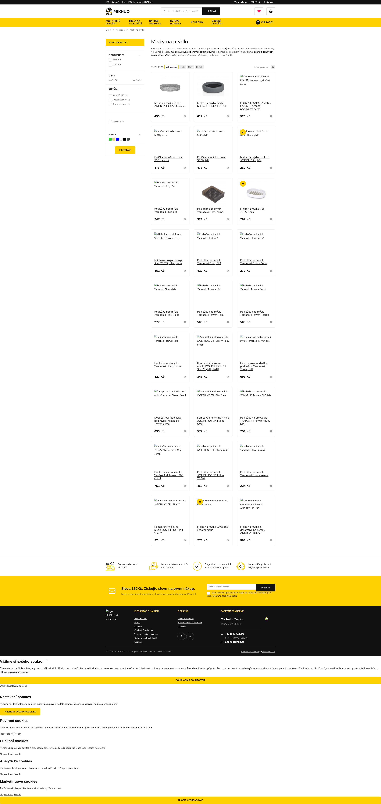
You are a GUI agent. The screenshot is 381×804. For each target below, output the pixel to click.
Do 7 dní (117, 65)
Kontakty (182, 626)
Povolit (17, 734)
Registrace (268, 2)
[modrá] (117, 138)
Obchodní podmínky (143, 630)
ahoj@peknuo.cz (234, 642)
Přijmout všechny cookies (20, 712)
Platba (137, 623)
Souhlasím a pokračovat (190, 680)
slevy (190, 67)
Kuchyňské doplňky (113, 22)
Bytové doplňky (175, 22)
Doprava (138, 626)
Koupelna (197, 22)
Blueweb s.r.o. (268, 652)
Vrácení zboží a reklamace (146, 634)
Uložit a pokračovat (190, 800)
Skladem (117, 59)
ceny (183, 67)
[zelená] (110, 138)
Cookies (138, 642)
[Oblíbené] (258, 11)
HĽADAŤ (211, 11)
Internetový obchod (250, 652)
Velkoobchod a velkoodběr (190, 623)
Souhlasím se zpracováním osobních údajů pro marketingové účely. (239, 594)
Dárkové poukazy (185, 619)
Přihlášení (255, 2)
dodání (199, 67)
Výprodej (265, 22)
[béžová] (113, 138)
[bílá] (121, 138)
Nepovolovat (6, 734)
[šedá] (128, 138)
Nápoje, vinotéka (155, 22)
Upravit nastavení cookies (13, 686)
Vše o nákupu (240, 2)
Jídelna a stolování (135, 22)
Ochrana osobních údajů (225, 596)
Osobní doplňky (217, 22)
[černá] (124, 138)
